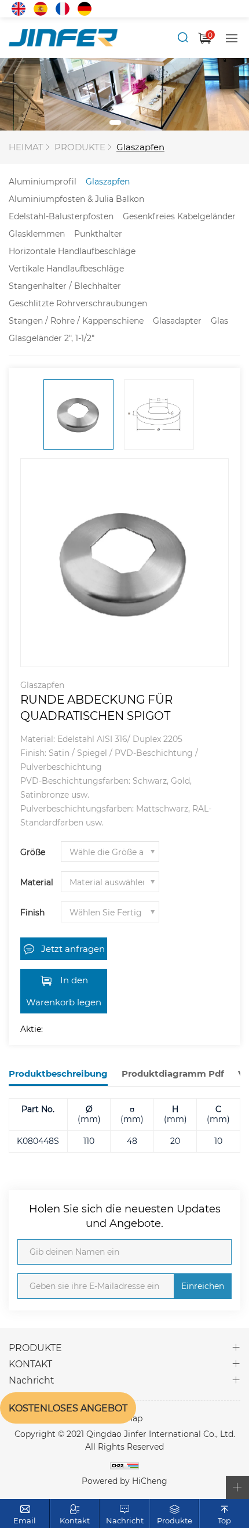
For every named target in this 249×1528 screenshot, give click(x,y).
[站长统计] (124, 1465)
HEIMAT (26, 147)
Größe (32, 851)
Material (36, 882)
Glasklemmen (37, 233)
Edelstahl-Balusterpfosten (61, 216)
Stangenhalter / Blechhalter (65, 285)
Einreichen (202, 1285)
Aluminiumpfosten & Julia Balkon (76, 198)
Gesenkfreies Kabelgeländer (179, 216)
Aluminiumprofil (42, 181)
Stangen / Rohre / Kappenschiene (76, 320)
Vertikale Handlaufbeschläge (66, 268)
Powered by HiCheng (124, 1480)
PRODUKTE (79, 147)
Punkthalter (98, 233)
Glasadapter (177, 320)
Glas (219, 320)
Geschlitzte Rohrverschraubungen (78, 303)
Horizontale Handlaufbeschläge (72, 250)
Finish (32, 912)
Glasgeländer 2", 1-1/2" (51, 337)
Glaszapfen (140, 147)
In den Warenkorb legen (63, 991)
